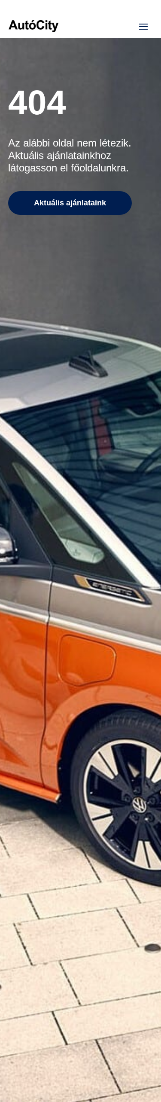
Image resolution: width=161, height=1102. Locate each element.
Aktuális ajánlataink (70, 202)
